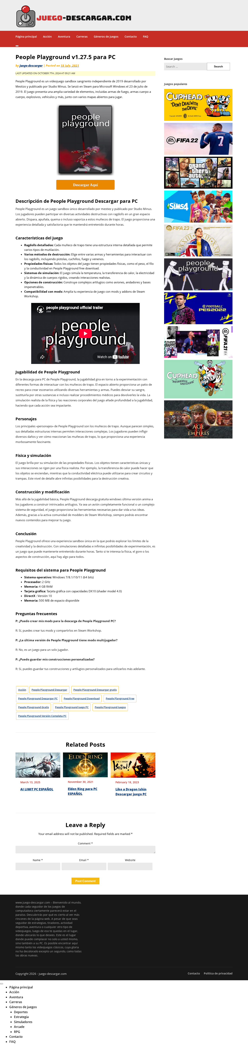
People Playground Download (82, 698)
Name (38, 860)
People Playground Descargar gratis (95, 689)
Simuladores (23, 1022)
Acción (47, 36)
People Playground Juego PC (72, 707)
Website (130, 860)
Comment (85, 843)
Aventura (64, 36)
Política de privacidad (218, 973)
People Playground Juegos (110, 707)
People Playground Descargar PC (38, 698)
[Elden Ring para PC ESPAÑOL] (85, 763)
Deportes (21, 1012)
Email (84, 860)
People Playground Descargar (49, 689)
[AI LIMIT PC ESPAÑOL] (38, 764)
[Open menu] (17, 45)
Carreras (82, 36)
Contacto (131, 36)
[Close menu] (1, 983)
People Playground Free (120, 698)
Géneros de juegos (106, 36)
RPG (17, 1032)
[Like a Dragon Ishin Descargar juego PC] (133, 764)
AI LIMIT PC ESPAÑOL (36, 789)
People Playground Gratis (33, 707)
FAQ (145, 36)
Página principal (26, 36)
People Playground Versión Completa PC (42, 716)
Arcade (19, 1027)
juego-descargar (31, 65)
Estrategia (21, 1017)
